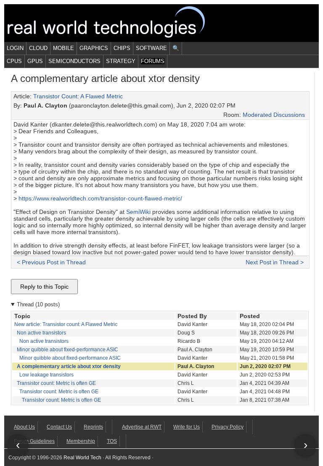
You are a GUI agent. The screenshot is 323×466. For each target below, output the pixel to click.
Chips (122, 48)
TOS (112, 441)
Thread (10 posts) (38, 304)
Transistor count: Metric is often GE (56, 383)
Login (15, 48)
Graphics (93, 48)
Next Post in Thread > (275, 262)
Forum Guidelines (34, 441)
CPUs (14, 61)
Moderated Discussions (274, 114)
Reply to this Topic (44, 286)
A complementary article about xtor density (69, 366)
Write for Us (186, 427)
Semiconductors (74, 61)
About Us (24, 427)
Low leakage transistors (46, 375)
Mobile (63, 48)
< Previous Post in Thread (51, 262)
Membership (80, 441)
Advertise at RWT (142, 427)
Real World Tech (116, 23)
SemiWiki (138, 211)
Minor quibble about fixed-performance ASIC (67, 350)
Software (151, 48)
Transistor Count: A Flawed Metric (78, 96)
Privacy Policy (228, 427)
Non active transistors (41, 333)
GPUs (35, 61)
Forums (152, 61)
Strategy (120, 61)
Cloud (38, 48)
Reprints (93, 427)
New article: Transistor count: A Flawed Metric (65, 324)
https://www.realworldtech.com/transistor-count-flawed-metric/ (100, 198)
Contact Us (59, 427)
